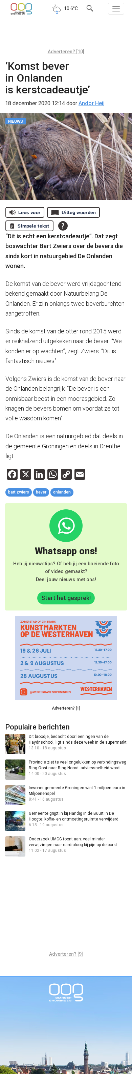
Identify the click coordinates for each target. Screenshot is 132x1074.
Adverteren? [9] (66, 954)
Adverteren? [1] (66, 708)
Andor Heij (92, 103)
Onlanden (62, 492)
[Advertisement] (66, 35)
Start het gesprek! (66, 597)
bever (41, 492)
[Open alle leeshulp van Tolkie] (63, 226)
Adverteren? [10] (66, 51)
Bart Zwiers (18, 492)
